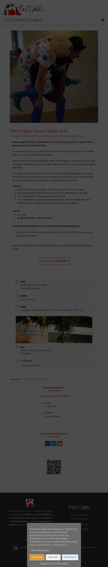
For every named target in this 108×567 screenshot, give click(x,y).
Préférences (70, 557)
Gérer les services (40, 550)
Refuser (53, 557)
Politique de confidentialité (54, 563)
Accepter (37, 557)
